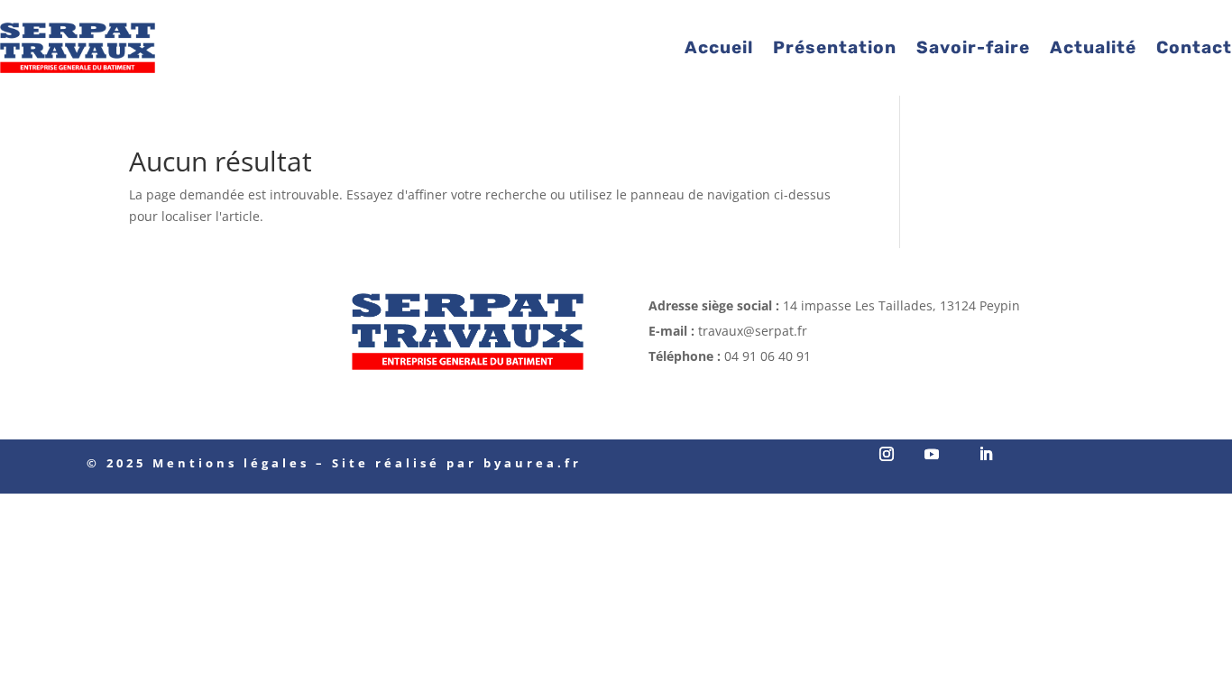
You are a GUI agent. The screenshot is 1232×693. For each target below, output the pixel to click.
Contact (1194, 47)
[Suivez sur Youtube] (931, 453)
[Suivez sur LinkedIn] (985, 453)
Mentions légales (230, 463)
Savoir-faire (973, 47)
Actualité (1093, 47)
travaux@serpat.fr (752, 330)
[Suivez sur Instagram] (886, 453)
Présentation (834, 47)
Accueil (719, 47)
